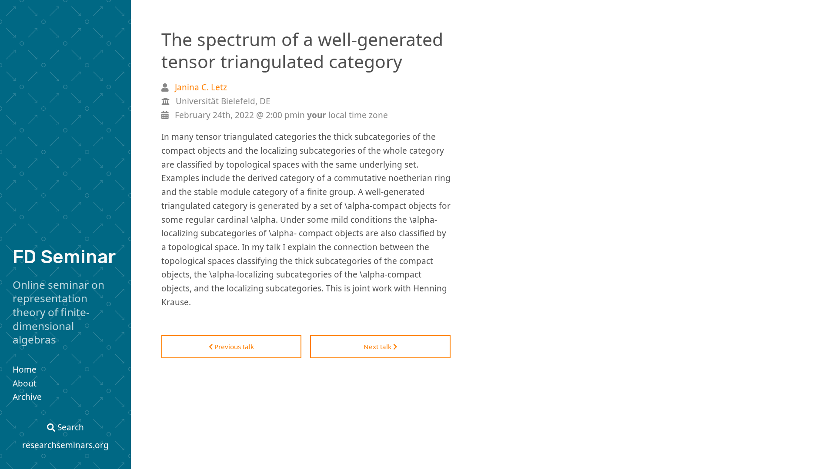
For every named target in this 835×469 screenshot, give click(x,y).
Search (69, 427)
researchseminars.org (65, 445)
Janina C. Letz (201, 87)
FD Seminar (64, 257)
